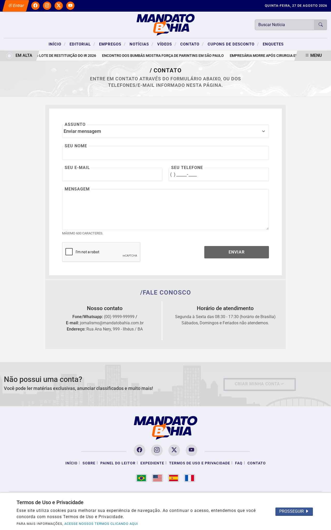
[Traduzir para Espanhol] (173, 478)
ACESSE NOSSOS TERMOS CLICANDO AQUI (101, 524)
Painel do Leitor (118, 463)
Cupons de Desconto (233, 44)
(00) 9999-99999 (119, 316)
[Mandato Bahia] (165, 24)
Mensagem (77, 189)
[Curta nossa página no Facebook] (139, 450)
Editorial (82, 44)
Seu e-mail (77, 167)
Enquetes (273, 44)
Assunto (75, 124)
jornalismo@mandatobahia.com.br (112, 322)
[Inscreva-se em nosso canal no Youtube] (191, 450)
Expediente (152, 463)
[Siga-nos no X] (174, 450)
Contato (192, 44)
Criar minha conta (257, 383)
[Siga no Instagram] (47, 6)
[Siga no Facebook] (35, 6)
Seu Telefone (187, 167)
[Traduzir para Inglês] (157, 478)
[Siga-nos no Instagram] (157, 450)
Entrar (18, 5)
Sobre (88, 463)
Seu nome (76, 145)
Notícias (141, 44)
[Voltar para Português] (141, 478)
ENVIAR (237, 252)
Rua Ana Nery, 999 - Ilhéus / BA (114, 329)
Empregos (112, 44)
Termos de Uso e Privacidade (199, 463)
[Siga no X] (59, 6)
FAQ (239, 463)
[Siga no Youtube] (70, 6)
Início (57, 44)
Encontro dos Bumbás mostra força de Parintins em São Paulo (161, 55)
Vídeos (166, 44)
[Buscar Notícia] (320, 24)
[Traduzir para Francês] (189, 478)
